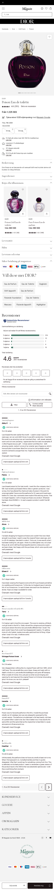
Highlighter (41, 305)
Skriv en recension (28, 106)
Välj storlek (13, 885)
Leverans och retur (11, 254)
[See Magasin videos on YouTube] (50, 838)
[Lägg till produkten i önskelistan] (49, 36)
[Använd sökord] (4, 14)
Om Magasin (10, 821)
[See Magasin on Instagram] (42, 838)
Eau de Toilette (28, 284)
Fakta (4, 248)
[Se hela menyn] (3, 8)
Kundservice (11, 797)
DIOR (4, 98)
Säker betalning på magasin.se (16, 261)
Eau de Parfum (10, 284)
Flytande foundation (12, 298)
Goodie (7, 805)
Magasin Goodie (43, 117)
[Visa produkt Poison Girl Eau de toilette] (15, 202)
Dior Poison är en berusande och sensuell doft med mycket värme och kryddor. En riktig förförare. (26, 169)
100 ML (20, 131)
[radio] (8, 131)
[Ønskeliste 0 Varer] (46, 8)
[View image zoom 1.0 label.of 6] (27, 64)
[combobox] (27, 14)
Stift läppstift (10, 291)
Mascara (7, 305)
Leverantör (7, 241)
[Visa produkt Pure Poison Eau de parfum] (39, 202)
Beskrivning (8, 163)
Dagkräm (43, 284)
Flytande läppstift (24, 305)
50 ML (8, 131)
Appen (6, 813)
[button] (42, 9)
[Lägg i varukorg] (22, 214)
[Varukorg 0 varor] (50, 8)
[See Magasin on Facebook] (46, 838)
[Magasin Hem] (27, 9)
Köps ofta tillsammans (12, 183)
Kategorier (10, 829)
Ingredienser (8, 176)
